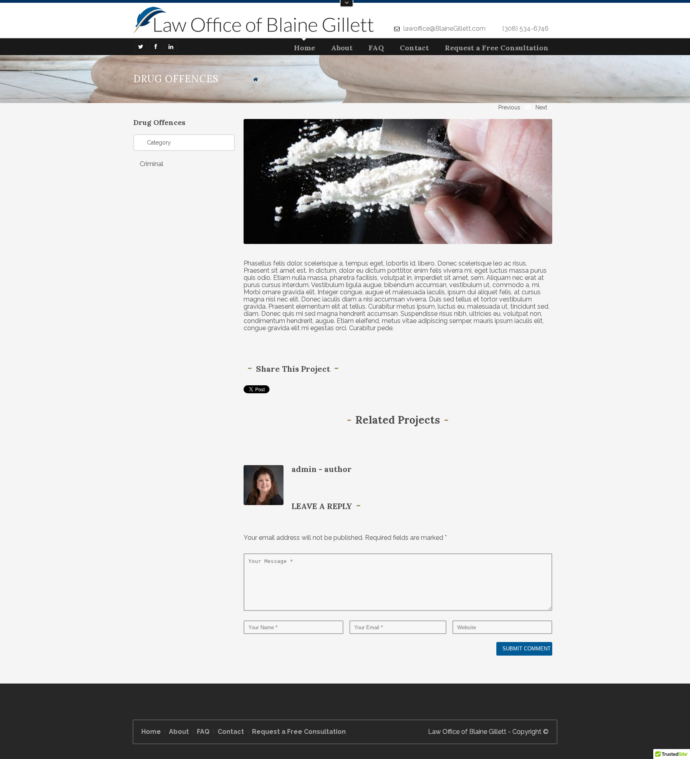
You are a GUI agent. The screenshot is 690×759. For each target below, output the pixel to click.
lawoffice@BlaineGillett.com (444, 28)
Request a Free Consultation (497, 48)
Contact (414, 48)
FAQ (376, 48)
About (342, 48)
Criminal (151, 164)
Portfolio (281, 79)
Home (304, 48)
